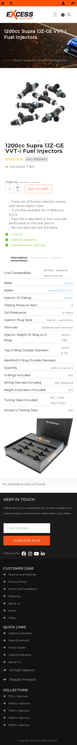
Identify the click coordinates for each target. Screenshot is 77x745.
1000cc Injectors (19, 703)
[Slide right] (46, 141)
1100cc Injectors (18, 710)
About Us (14, 662)
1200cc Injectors (19, 717)
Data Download (18, 640)
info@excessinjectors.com (2, 3)
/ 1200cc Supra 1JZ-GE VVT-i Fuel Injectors (39, 60)
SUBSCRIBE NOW (26, 540)
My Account (64, 3)
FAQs (11, 617)
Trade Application (73, 3)
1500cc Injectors (19, 725)
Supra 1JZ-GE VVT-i (60, 290)
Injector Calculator (20, 633)
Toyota (68, 283)
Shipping (11, 182)
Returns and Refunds (22, 574)
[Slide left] (31, 141)
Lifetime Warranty (19, 654)
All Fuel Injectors (21, 670)
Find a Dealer (17, 647)
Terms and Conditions (22, 589)
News (12, 610)
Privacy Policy (17, 581)
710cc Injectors (18, 696)
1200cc (68, 298)
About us (14, 603)
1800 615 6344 (10, 3)
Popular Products (22, 679)
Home (7, 60)
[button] (55, 15)
